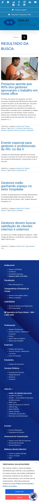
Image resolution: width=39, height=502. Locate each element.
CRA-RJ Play (13, 407)
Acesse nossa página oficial (18, 295)
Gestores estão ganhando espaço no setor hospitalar (16, 186)
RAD (10, 458)
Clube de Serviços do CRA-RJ (19, 404)
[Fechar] (36, 462)
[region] (19, 481)
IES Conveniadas (14, 308)
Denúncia (12, 377)
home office (26, 128)
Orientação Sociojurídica (17, 414)
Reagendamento (14, 375)
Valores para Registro (16, 341)
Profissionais (20, 170)
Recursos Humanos (20, 130)
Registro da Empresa (16, 349)
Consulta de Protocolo (16, 372)
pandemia (11, 130)
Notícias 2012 (20, 246)
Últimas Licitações (15, 298)
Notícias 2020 (20, 126)
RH (26, 170)
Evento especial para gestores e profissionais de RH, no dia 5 (18, 146)
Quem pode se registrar (17, 338)
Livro (2, 248)
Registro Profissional (16, 329)
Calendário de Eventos (16, 432)
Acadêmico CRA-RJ (15, 395)
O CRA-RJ (12, 272)
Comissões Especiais (16, 274)
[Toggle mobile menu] (34, 27)
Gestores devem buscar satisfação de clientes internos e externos (18, 226)
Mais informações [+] (16, 284)
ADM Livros (13, 402)
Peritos (11, 336)
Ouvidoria (12, 379)
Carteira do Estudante (16, 364)
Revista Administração (16, 443)
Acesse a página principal (17, 453)
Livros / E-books (14, 456)
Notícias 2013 (20, 168)
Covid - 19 (14, 128)
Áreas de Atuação (15, 356)
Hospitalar (20, 210)
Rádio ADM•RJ (14, 409)
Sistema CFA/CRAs (15, 269)
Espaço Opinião (14, 411)
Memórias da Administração (18, 416)
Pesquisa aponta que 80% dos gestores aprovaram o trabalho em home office (19, 88)
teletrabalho (30, 130)
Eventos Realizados (15, 430)
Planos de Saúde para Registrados (21, 306)
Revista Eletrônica (15, 445)
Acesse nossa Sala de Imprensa (20, 440)
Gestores (20, 128)
